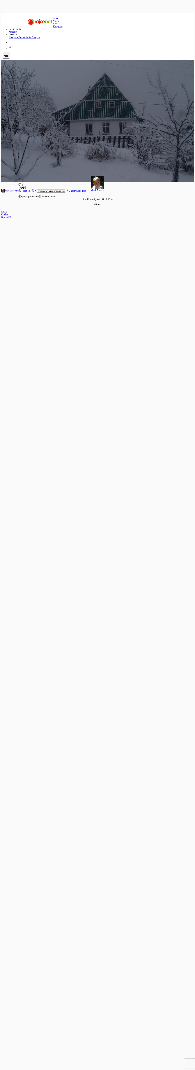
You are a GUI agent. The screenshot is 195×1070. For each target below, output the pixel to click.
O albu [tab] (4, 214)
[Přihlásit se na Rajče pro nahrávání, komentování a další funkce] (10, 48)
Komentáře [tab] (6, 217)
